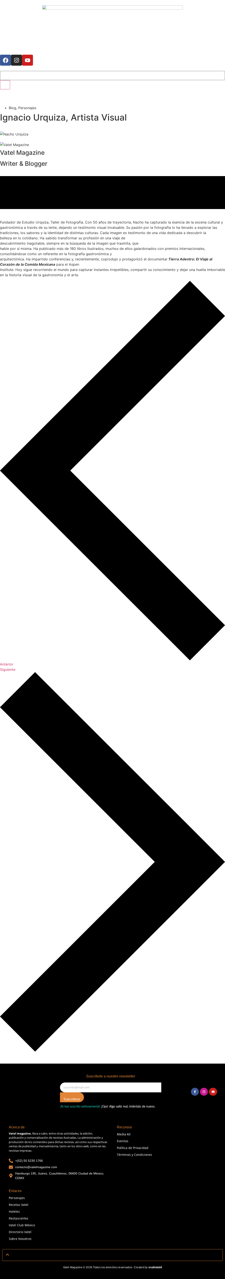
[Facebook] (5, 60)
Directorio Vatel (20, 1232)
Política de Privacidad (132, 1148)
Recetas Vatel (18, 1205)
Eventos (122, 1141)
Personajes (17, 1198)
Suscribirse (72, 1099)
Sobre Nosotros (20, 1239)
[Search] (5, 84)
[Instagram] (16, 60)
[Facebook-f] (195, 1092)
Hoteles (14, 1211)
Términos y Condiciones (134, 1155)
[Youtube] (27, 60)
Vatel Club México (22, 1225)
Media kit (124, 1134)
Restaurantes (18, 1218)
